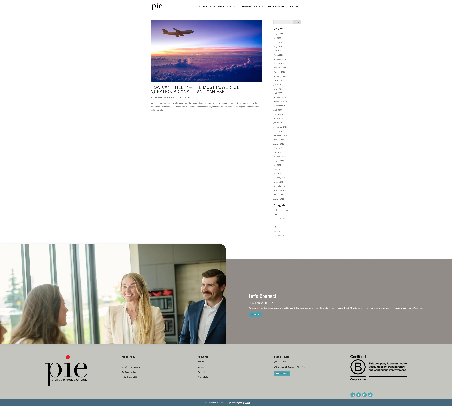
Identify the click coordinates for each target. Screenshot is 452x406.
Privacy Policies (204, 377)
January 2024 (279, 122)
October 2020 (279, 194)
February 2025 (279, 97)
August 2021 (278, 161)
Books (275, 214)
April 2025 (277, 93)
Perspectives (203, 372)
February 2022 (279, 156)
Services (124, 361)
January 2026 (279, 63)
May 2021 (277, 169)
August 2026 (278, 34)
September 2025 (280, 76)
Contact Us (255, 314)
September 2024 (280, 106)
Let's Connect (282, 373)
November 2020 (280, 190)
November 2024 (280, 101)
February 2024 (279, 118)
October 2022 (279, 139)
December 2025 (280, 67)
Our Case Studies (128, 372)
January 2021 (279, 182)
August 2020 (278, 199)
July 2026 (277, 38)
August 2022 (278, 144)
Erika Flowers (158, 97)
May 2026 (277, 46)
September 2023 (280, 127)
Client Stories (279, 218)
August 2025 (278, 80)
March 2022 (278, 152)
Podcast (276, 231)
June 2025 (277, 89)
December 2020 (280, 186)
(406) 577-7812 (280, 361)
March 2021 (278, 173)
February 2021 (279, 178)
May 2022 (277, 148)
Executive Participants (130, 367)
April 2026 (277, 51)
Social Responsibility (129, 377)
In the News (278, 223)
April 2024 (277, 110)
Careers (201, 367)
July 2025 (277, 84)
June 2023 (277, 131)
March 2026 (278, 55)
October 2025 (279, 72)
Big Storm (246, 403)
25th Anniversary (280, 210)
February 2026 (279, 59)
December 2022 (280, 135)
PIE (178, 97)
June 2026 (277, 42)
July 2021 (277, 165)
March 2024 (278, 114)
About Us (201, 361)
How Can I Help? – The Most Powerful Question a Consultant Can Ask (195, 90)
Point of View (185, 97)
